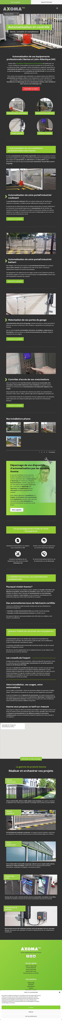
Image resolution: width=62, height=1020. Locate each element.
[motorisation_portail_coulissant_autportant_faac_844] (31, 432)
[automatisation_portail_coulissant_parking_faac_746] (13, 432)
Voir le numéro (15, 2)
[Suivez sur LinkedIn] (34, 956)
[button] (59, 992)
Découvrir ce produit (15, 219)
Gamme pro (17, 35)
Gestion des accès (31, 971)
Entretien (31, 984)
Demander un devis (31, 89)
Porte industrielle (31, 969)
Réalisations (31, 986)
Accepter (31, 1007)
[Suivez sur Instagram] (31, 956)
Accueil (11, 35)
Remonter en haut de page (31, 759)
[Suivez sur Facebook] (27, 956)
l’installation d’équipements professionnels (29, 63)
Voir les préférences (31, 1016)
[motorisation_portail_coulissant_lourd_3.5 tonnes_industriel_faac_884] (48, 432)
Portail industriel (31, 967)
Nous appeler (17, 510)
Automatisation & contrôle (31, 973)
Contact (31, 988)
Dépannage (31, 982)
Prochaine (52, 452)
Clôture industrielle (30, 966)
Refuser (31, 1012)
